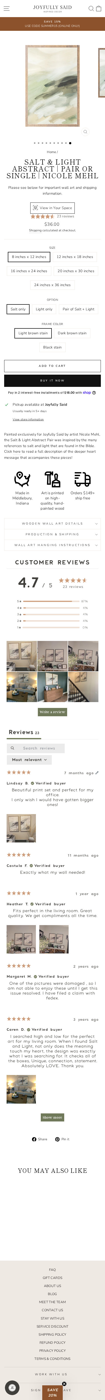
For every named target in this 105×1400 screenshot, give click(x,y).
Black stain (52, 347)
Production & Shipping (52, 534)
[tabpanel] (52, 935)
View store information (28, 419)
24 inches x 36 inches (52, 284)
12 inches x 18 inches (75, 256)
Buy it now (52, 380)
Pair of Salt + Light (78, 309)
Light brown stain (33, 333)
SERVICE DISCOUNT (53, 1326)
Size (52, 248)
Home (51, 152)
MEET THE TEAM (52, 1302)
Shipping (35, 230)
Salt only (18, 309)
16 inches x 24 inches (29, 271)
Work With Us (51, 1374)
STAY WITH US (52, 1318)
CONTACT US (52, 1310)
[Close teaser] (64, 1383)
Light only (44, 309)
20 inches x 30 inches (76, 271)
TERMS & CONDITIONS (52, 1358)
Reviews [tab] (24, 732)
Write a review (52, 712)
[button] (22, 656)
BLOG (52, 1294)
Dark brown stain (72, 333)
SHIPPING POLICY (52, 1334)
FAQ (52, 1269)
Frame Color (52, 324)
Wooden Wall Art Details (52, 524)
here (17, 451)
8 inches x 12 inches (29, 256)
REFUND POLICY (53, 1342)
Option (52, 300)
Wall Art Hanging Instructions (52, 545)
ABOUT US (52, 1286)
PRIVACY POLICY (52, 1350)
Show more (52, 1117)
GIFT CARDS (53, 1278)
